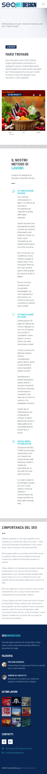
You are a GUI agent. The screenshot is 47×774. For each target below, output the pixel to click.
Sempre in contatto (17, 675)
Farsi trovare (17, 54)
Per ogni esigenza (16, 662)
